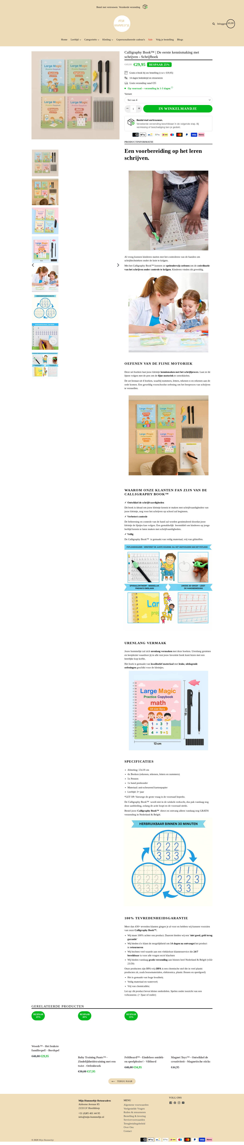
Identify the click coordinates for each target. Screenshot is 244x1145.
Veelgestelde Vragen (134, 1108)
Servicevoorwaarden (134, 1119)
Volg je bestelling (165, 39)
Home (64, 39)
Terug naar (124, 1081)
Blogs (180, 39)
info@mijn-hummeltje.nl (91, 1117)
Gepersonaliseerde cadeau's (130, 39)
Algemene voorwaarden (136, 1104)
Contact (128, 1131)
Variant (128, 94)
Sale (150, 39)
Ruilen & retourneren (135, 1112)
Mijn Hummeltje (46, 1140)
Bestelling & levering (135, 1116)
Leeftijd (75, 39)
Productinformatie (138, 142)
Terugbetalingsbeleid (134, 1123)
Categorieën (90, 39)
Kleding (106, 39)
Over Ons (129, 1127)
